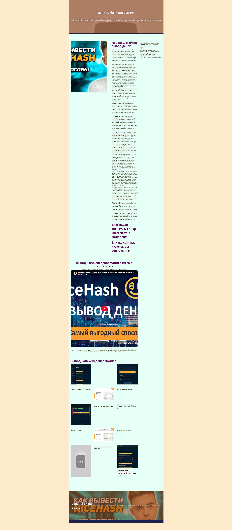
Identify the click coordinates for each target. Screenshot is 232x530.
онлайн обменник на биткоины (149, 19)
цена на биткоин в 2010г (116, 12)
